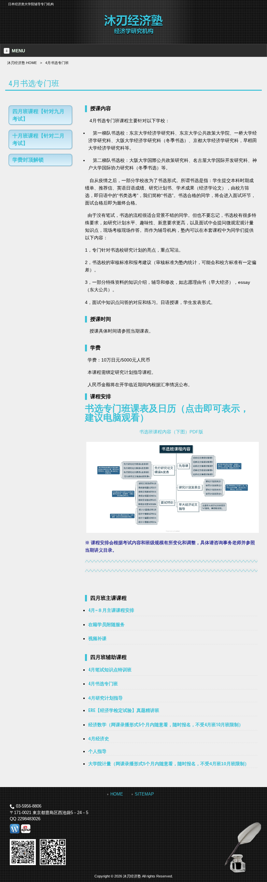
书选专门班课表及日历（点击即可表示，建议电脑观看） (167, 413)
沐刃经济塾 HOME (22, 63)
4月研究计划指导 (105, 698)
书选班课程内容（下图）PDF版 (171, 431)
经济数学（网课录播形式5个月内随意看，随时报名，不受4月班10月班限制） (165, 724)
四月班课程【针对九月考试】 (38, 115)
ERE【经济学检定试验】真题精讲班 (123, 710)
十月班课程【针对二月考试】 (38, 139)
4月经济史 (98, 738)
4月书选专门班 (103, 683)
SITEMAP (144, 794)
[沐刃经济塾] (133, 33)
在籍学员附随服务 (106, 624)
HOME (116, 794)
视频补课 (97, 638)
